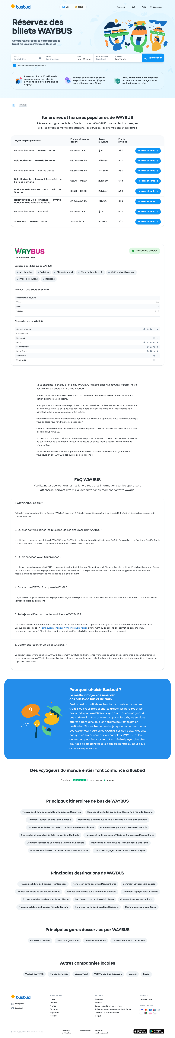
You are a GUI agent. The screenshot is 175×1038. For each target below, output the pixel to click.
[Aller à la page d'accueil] (20, 7)
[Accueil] (13, 105)
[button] (40, 58)
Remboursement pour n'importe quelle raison (64, 628)
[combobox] (24, 58)
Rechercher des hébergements (32, 65)
